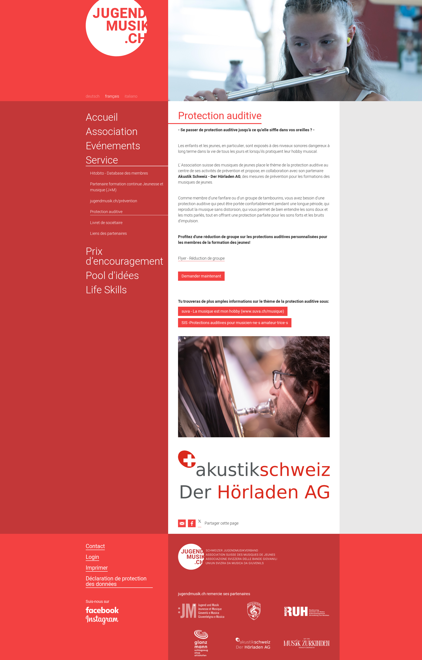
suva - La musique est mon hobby (211, 312)
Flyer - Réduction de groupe (201, 259)
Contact (95, 547)
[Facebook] (192, 523)
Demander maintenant (201, 276)
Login (92, 557)
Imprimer (97, 568)
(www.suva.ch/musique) (262, 312)
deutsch (93, 97)
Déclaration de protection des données (116, 582)
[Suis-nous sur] (122, 610)
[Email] (182, 523)
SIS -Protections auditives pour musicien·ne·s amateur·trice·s (235, 323)
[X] (199, 523)
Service (102, 160)
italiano (131, 97)
